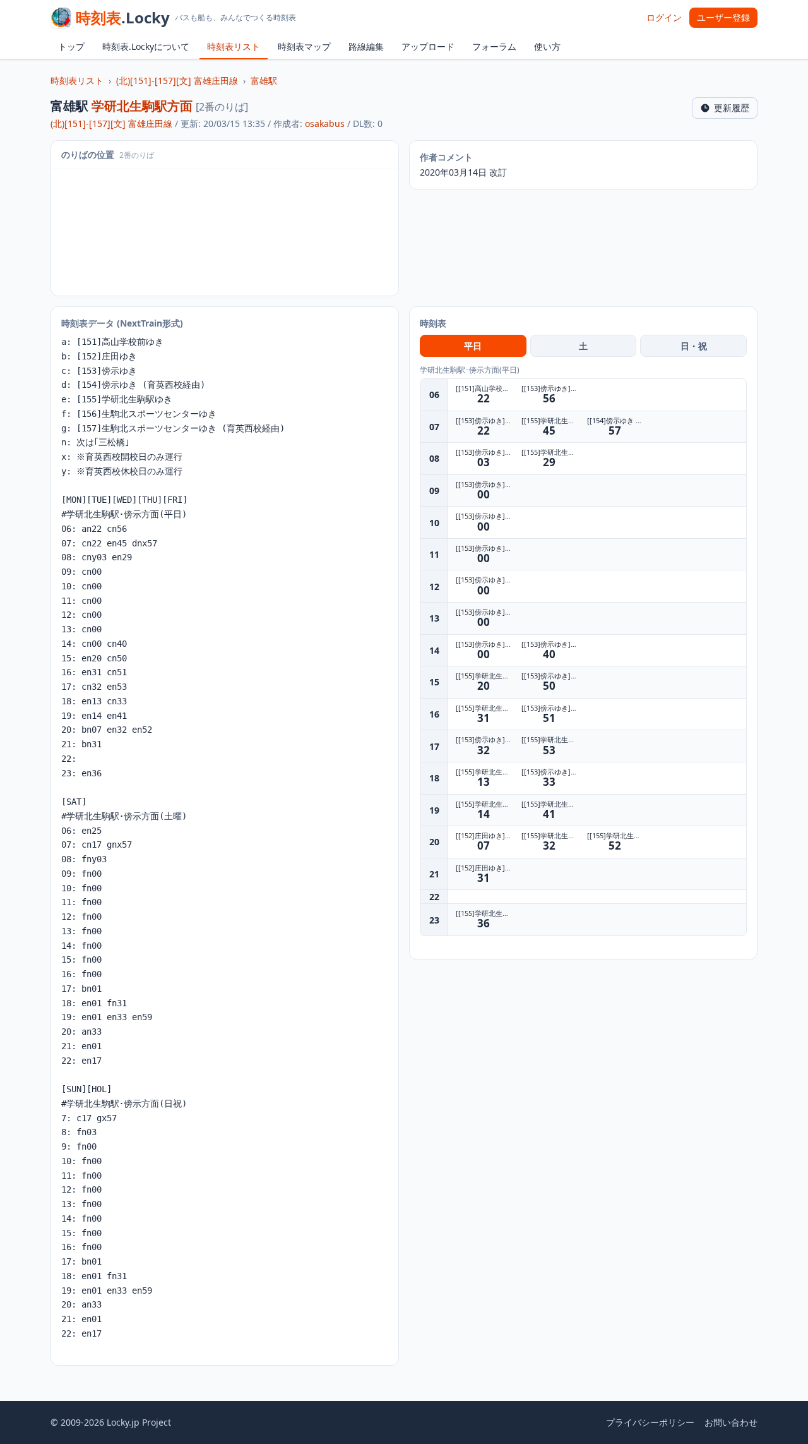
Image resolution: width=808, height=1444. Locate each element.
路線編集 (366, 46)
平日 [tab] (473, 346)
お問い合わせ (731, 1422)
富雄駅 (264, 81)
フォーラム (494, 46)
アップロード (427, 46)
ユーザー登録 (723, 17)
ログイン (664, 17)
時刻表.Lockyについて (145, 46)
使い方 (547, 46)
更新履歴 (731, 108)
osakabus (325, 123)
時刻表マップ (304, 46)
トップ (71, 46)
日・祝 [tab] (693, 346)
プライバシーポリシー (650, 1422)
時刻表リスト (233, 46)
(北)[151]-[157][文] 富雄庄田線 (177, 81)
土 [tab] (583, 346)
